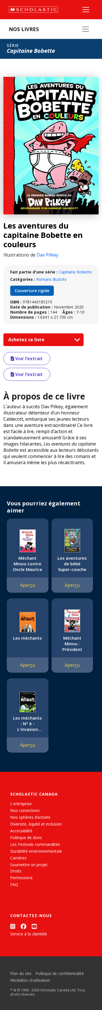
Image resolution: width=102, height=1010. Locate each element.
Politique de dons (26, 837)
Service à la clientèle (28, 934)
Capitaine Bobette (75, 272)
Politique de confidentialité (59, 973)
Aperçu (27, 585)
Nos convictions (25, 810)
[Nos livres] (85, 29)
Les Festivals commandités (35, 844)
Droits (16, 871)
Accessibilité (21, 830)
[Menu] (86, 9)
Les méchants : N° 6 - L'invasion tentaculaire (27, 723)
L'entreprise (21, 803)
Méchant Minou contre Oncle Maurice (27, 563)
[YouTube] (34, 926)
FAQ (14, 884)
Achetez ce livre (27, 339)
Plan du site (20, 973)
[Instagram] (12, 926)
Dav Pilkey (47, 255)
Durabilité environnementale (36, 851)
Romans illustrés (51, 279)
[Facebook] (23, 926)
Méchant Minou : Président (72, 643)
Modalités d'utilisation (30, 980)
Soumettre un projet (29, 864)
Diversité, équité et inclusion (36, 824)
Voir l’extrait (28, 358)
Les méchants (27, 638)
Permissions (21, 877)
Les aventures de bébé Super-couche (72, 563)
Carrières (18, 858)
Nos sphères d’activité (30, 817)
